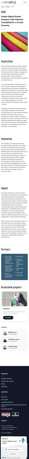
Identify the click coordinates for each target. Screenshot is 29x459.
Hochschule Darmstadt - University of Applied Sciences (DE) (9, 260)
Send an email (13, 334)
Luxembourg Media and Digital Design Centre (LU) (9, 268)
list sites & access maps (7, 436)
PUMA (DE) (19, 275)
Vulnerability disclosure (7, 402)
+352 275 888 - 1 (7, 432)
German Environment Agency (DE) (8, 275)
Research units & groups (7, 381)
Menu (24, 2)
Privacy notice (4, 399)
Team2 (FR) (19, 272)
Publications (4, 386)
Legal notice (4, 396)
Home (2, 6)
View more (8, 317)
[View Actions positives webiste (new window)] (6, 416)
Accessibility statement (7, 409)
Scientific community (6, 378)
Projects (8, 6)
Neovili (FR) (19, 256)
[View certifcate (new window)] (15, 415)
